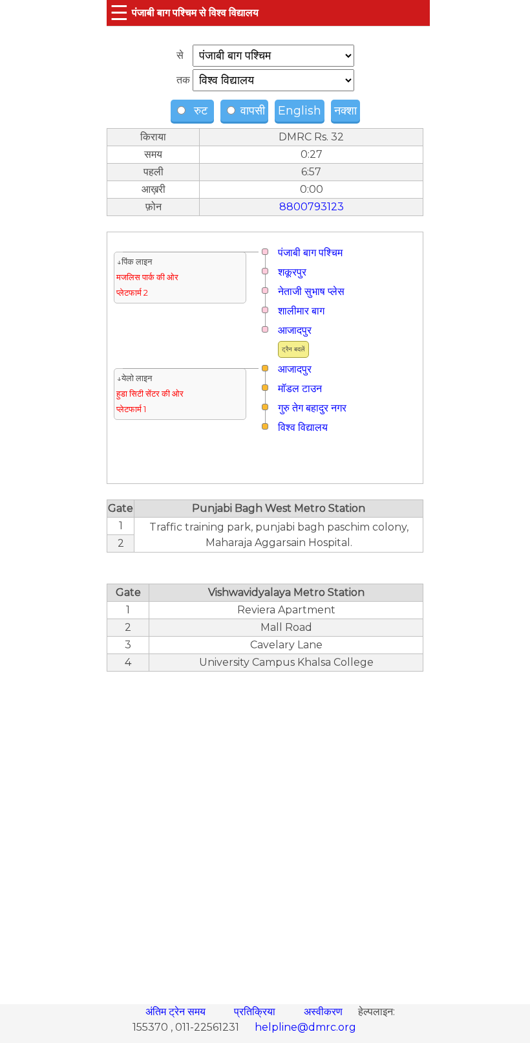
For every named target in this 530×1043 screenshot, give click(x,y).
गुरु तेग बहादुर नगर (312, 408)
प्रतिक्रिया (256, 1011)
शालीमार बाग (301, 311)
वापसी (251, 111)
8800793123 (311, 207)
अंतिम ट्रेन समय (176, 1011)
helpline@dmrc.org (305, 1027)
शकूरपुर (292, 272)
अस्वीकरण (324, 1011)
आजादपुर (295, 330)
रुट (199, 111)
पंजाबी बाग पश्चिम (310, 253)
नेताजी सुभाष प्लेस (311, 291)
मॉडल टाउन (300, 388)
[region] (265, 831)
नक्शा (345, 111)
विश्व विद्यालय (303, 427)
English (299, 111)
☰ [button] (119, 12)
